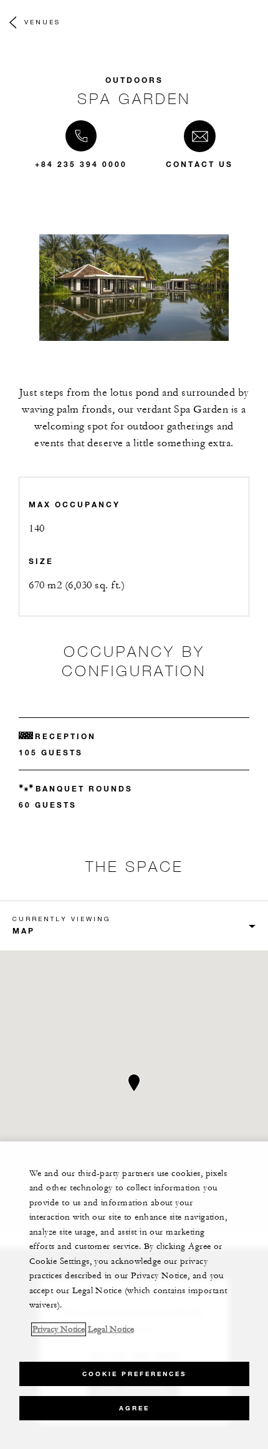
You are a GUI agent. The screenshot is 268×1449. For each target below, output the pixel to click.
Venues (42, 22)
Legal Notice (111, 1329)
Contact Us (199, 164)
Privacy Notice (58, 1329)
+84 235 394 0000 (81, 164)
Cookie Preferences (134, 1374)
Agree (134, 1408)
